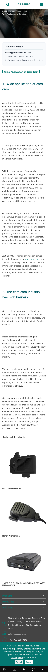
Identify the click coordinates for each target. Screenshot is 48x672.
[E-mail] (14, 669)
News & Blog (14, 11)
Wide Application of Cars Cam (14, 14)
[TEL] (24, 669)
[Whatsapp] (5, 669)
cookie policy (17, 658)
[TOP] (43, 669)
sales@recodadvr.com (17, 634)
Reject (19, 662)
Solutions (7, 607)
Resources (8, 601)
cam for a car (31, 259)
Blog (24, 11)
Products (7, 595)
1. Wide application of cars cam (19, 56)
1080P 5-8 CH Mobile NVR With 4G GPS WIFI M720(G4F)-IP (23, 584)
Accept (29, 662)
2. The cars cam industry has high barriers (24, 60)
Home (4, 11)
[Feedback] (33, 669)
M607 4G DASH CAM (11, 488)
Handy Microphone (11, 536)
